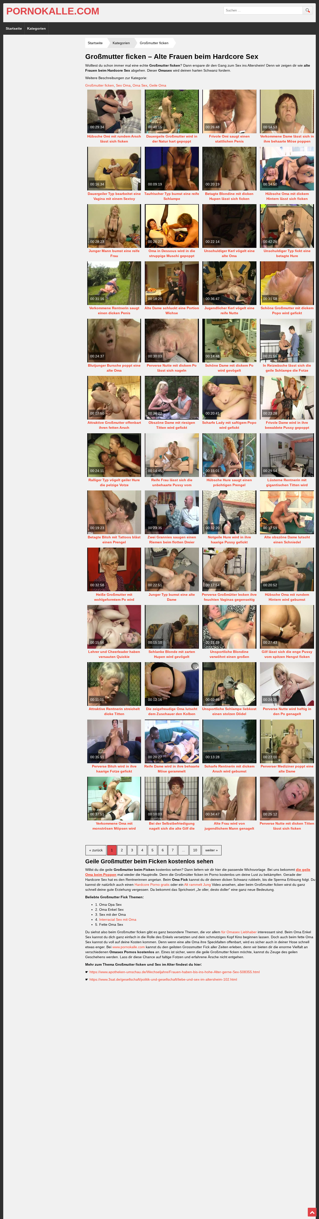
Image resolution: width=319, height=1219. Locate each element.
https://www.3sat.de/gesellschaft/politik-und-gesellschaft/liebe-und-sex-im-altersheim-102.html (163, 979)
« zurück (96, 850)
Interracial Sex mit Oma (117, 919)
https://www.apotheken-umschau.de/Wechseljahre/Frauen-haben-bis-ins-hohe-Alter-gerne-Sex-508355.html (174, 972)
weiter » (211, 850)
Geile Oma (157, 85)
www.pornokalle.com (128, 947)
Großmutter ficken (99, 85)
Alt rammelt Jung (197, 885)
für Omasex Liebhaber (239, 932)
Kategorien (36, 28)
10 (195, 850)
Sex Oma (123, 85)
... (183, 850)
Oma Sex (140, 85)
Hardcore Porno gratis (152, 885)
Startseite (14, 28)
